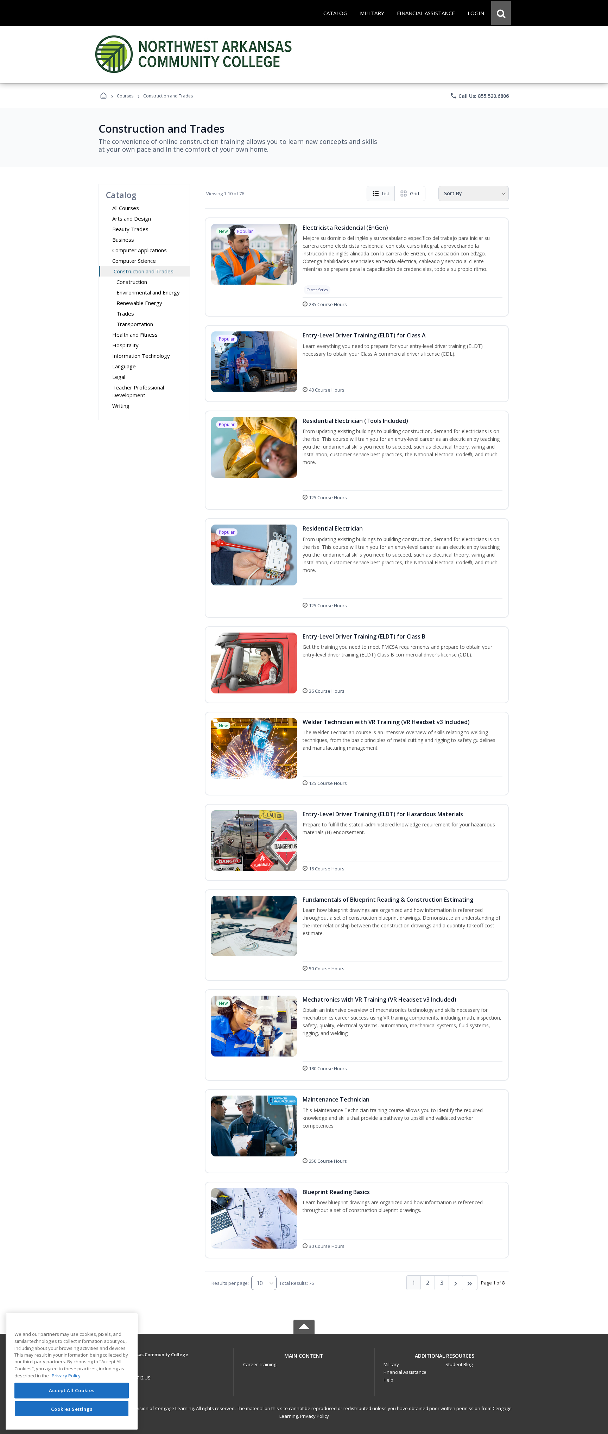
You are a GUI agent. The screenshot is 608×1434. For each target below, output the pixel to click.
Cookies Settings (72, 1409)
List (385, 193)
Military (391, 1364)
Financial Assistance (405, 1372)
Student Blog (459, 1364)
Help (388, 1380)
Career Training (259, 1364)
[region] (72, 1371)
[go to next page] (456, 1283)
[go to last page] (470, 1283)
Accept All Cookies (72, 1391)
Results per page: (230, 1283)
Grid (414, 193)
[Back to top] (304, 1359)
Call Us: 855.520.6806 (479, 95)
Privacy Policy (314, 1416)
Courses (125, 96)
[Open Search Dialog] (501, 13)
